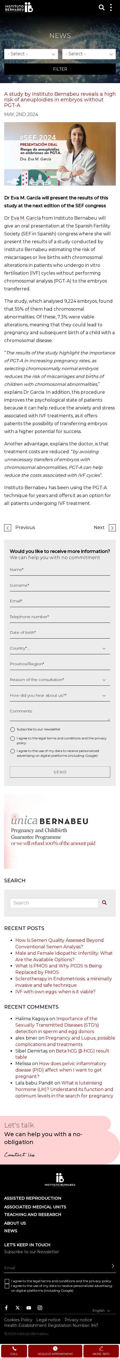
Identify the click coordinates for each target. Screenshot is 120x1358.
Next (99, 527)
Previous (25, 527)
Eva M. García (26, 218)
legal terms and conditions (60, 738)
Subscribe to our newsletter (39, 729)
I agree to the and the (62, 740)
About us (15, 1223)
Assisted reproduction (32, 1198)
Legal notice (48, 1320)
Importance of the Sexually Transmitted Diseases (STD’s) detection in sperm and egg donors (57, 1025)
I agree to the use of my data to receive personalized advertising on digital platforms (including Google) (58, 753)
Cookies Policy (18, 1320)
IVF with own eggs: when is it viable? (55, 991)
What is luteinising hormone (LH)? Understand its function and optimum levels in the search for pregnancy (64, 1089)
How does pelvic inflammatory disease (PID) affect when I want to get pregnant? (60, 1070)
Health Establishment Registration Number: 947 (51, 1325)
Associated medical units (35, 1206)
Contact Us (19, 1155)
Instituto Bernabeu (19, 7)
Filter (60, 69)
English (99, 1310)
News (10, 1230)
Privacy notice (78, 1320)
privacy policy (100, 1281)
